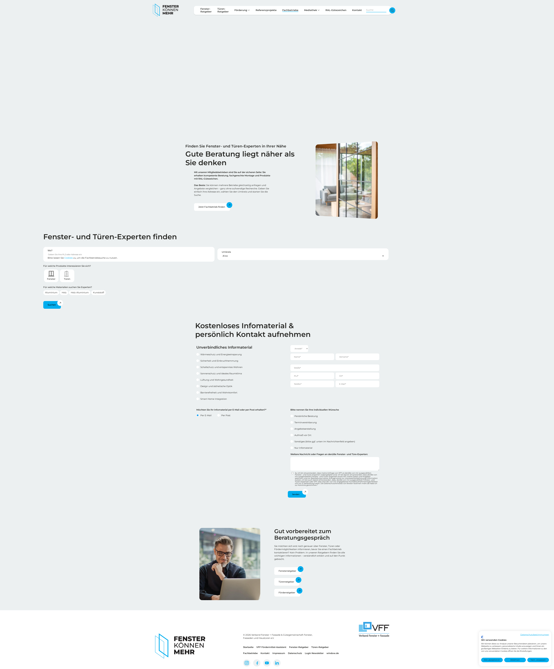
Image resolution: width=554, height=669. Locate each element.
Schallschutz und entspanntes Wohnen (221, 367)
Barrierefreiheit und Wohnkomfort (218, 392)
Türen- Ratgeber (223, 10)
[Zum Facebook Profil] (256, 663)
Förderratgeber (287, 592)
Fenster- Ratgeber (206, 10)
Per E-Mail (206, 415)
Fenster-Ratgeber (298, 647)
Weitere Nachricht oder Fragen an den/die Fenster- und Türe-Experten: (329, 454)
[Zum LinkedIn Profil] (277, 663)
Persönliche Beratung (306, 416)
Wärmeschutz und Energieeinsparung (221, 354)
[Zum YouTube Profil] (267, 663)
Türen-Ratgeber (320, 647)
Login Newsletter (314, 653)
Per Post (225, 415)
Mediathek (311, 10)
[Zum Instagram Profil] (246, 663)
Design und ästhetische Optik (216, 386)
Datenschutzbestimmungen (534, 634)
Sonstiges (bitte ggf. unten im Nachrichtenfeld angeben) (324, 441)
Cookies (68, 257)
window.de (332, 653)
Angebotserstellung (305, 428)
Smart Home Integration (213, 399)
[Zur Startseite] (165, 10)
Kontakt (357, 10)
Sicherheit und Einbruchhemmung (219, 360)
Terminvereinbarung (305, 422)
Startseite (248, 647)
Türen (67, 279)
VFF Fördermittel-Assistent (271, 647)
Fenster (51, 279)
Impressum (278, 653)
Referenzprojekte (266, 10)
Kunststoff (98, 292)
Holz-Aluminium (80, 292)
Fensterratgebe (287, 571)
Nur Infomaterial (303, 447)
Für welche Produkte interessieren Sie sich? (67, 266)
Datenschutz (295, 653)
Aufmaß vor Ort (302, 435)
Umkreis (226, 252)
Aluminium (51, 292)
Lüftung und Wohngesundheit (216, 379)
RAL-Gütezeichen (335, 10)
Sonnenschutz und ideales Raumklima (221, 373)
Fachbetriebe (290, 10)
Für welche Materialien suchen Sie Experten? (67, 287)
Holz (64, 292)
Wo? (50, 250)
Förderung (241, 10)
